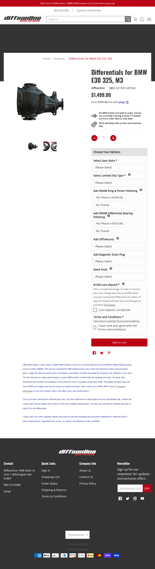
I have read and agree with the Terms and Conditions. (117, 327)
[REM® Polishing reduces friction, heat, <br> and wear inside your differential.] (141, 189)
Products (59, 58)
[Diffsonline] (23, 19)
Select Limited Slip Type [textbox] (115, 175)
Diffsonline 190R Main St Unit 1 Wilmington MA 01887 (19, 474)
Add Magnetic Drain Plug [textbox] (109, 254)
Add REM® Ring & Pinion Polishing (119, 190)
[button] (135, 19)
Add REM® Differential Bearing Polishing (113, 214)
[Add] (113, 138)
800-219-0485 (61, 10)
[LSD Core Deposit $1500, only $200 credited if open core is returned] (123, 283)
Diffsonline (73, 544)
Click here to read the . (116, 321)
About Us (85, 470)
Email (7, 491)
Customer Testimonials (89, 10)
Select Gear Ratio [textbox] (105, 160)
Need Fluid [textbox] (107, 269)
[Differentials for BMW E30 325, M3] (33, 146)
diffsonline (98, 88)
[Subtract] (94, 138)
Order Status (50, 483)
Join (147, 488)
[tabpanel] (77, 394)
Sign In (46, 470)
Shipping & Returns (54, 490)
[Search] (128, 19)
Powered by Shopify (77, 549)
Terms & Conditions (54, 496)
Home (46, 58)
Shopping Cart (51, 477)
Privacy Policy (87, 483)
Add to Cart (119, 342)
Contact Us (86, 477)
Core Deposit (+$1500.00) (114, 310)
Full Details (109, 304)
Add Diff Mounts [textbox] (112, 239)
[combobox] (85, 19)
